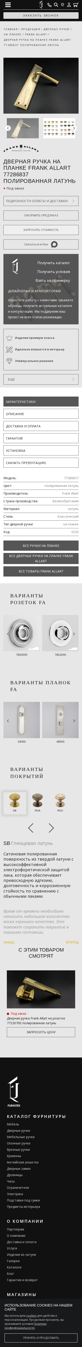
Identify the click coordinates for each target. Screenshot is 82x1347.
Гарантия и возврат (22, 1280)
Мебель (13, 1124)
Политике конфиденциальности (26, 1326)
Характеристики (21, 402)
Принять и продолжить (41, 1338)
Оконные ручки (18, 1143)
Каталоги (14, 1267)
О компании (16, 1235)
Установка (15, 450)
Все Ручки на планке (41, 545)
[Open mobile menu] (8, 5)
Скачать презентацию (26, 463)
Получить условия (53, 271)
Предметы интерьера (23, 1206)
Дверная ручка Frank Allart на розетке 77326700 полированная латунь (36, 1020)
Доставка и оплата (23, 426)
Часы (11, 1181)
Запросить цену (41, 1032)
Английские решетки (22, 1162)
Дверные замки (19, 1168)
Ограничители (18, 1187)
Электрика (15, 1194)
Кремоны (14, 1156)
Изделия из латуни (21, 1254)
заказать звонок (41, 15)
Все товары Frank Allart (41, 571)
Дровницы (15, 1175)
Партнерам (15, 1229)
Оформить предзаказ (41, 215)
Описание (15, 414)
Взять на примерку (53, 280)
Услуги (12, 1248)
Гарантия (14, 438)
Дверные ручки (18, 1130)
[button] (74, 128)
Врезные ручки (18, 1149)
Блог (10, 1273)
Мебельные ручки (21, 1137)
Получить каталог (53, 262)
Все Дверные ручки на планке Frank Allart (41, 558)
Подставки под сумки (23, 1200)
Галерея (13, 1261)
